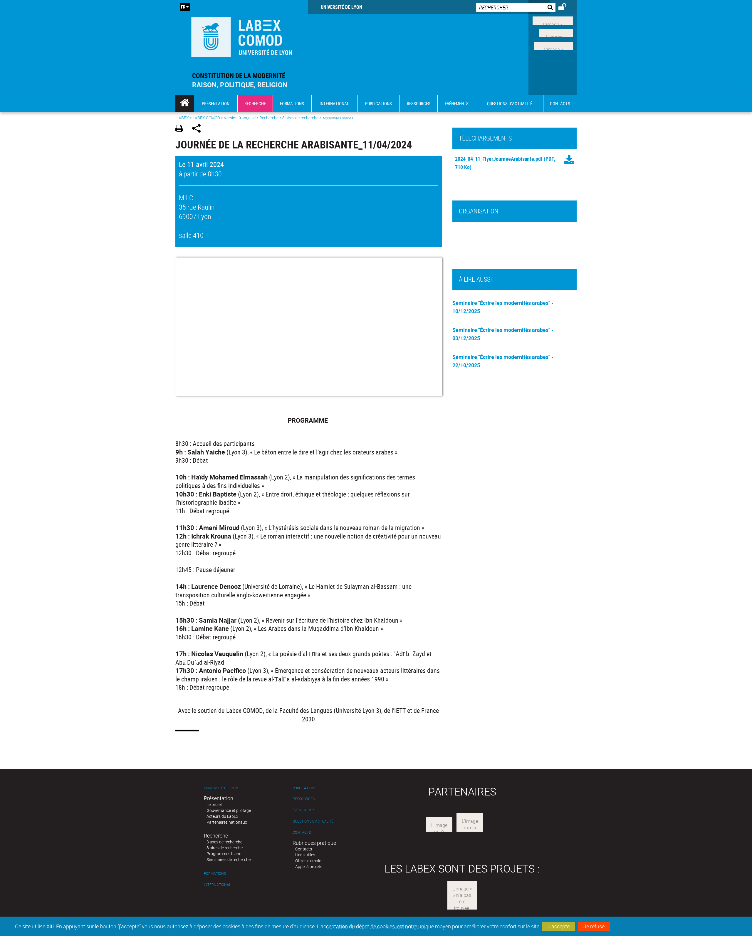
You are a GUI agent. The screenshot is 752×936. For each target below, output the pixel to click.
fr (183, 7)
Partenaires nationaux (227, 822)
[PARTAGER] (198, 129)
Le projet (214, 804)
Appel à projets (308, 866)
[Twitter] (556, 32)
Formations (215, 873)
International (217, 884)
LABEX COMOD (206, 118)
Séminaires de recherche (229, 859)
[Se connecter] (566, 7)
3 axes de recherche (224, 842)
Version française (240, 118)
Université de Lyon (341, 7)
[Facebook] (553, 20)
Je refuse (594, 926)
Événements (304, 810)
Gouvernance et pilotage (229, 810)
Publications (304, 787)
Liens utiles (305, 855)
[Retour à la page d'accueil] (241, 35)
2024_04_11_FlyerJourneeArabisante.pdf (499, 158)
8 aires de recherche (300, 118)
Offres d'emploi (308, 860)
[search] (515, 7)
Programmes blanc (224, 853)
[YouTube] (553, 45)
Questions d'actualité (313, 821)
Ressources (304, 798)
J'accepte (559, 926)
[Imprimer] (181, 129)
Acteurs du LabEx (222, 816)
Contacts (302, 832)
